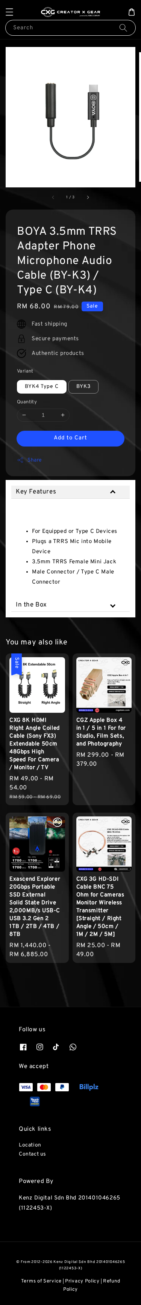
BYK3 (83, 386)
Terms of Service (41, 1281)
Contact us (32, 1154)
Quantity (27, 402)
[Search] (123, 27)
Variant (25, 371)
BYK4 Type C (42, 386)
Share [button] (34, 460)
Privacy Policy (82, 1281)
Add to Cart (70, 438)
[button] (9, 12)
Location (30, 1145)
